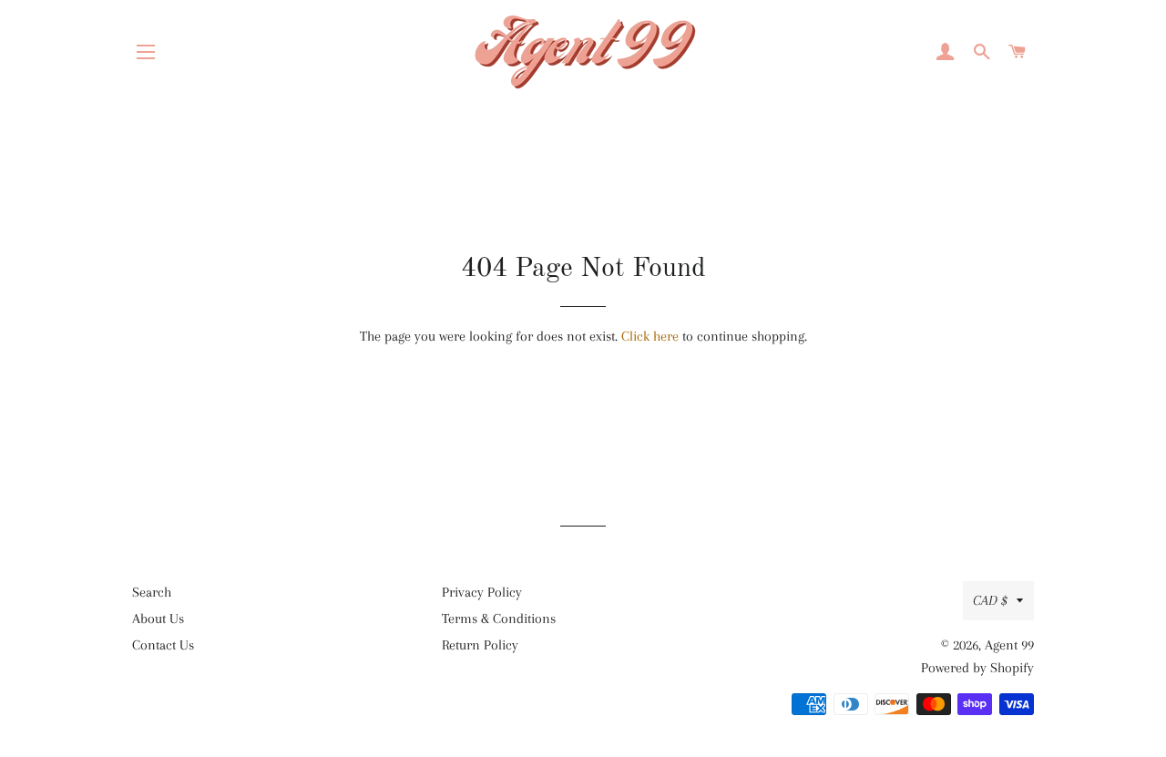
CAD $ (990, 600)
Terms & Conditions (499, 618)
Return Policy (480, 645)
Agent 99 (1009, 645)
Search (151, 592)
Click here (650, 336)
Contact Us (163, 645)
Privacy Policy (482, 592)
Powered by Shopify (977, 668)
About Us (158, 618)
